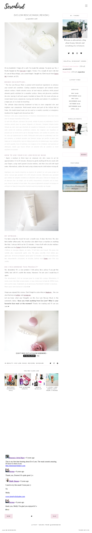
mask (24, 363)
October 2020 (75, 103)
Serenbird (12, 530)
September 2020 (75, 106)
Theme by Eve (84, 530)
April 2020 (75, 109)
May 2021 (75, 98)
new (8, 516)
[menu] (86, 5)
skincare (40, 363)
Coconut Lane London (70, 66)
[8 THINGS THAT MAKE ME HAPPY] (69, 130)
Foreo (18, 247)
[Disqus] (31, 424)
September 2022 (75, 96)
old (54, 516)
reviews (31, 363)
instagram (27, 295)
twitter (17, 295)
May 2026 (74, 93)
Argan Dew (67, 72)
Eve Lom (23, 71)
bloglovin (48, 292)
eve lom (17, 363)
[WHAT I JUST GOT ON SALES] (81, 135)
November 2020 (75, 101)
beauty (10, 363)
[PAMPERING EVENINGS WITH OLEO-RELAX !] (69, 147)
